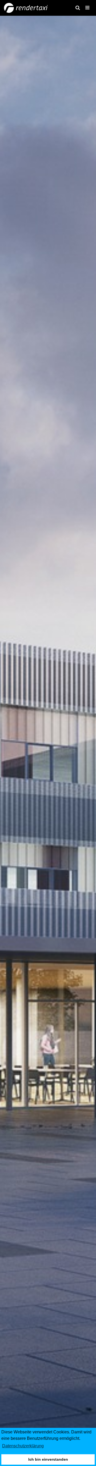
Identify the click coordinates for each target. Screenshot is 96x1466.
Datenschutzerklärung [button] (23, 1446)
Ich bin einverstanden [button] (48, 1459)
